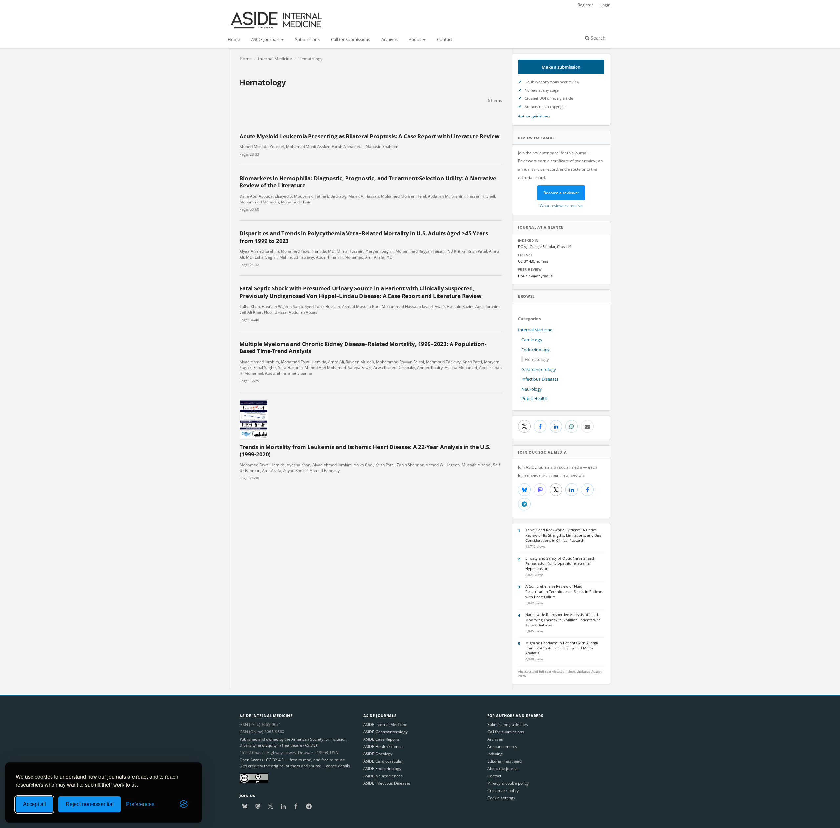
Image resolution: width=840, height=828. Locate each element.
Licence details (336, 766)
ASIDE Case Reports (381, 739)
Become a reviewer (561, 192)
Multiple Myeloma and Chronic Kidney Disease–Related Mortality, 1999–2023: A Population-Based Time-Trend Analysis (363, 347)
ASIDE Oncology (377, 753)
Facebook (540, 426)
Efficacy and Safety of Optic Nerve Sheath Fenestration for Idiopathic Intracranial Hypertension (560, 563)
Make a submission (561, 67)
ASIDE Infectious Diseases (387, 783)
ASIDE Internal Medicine (385, 724)
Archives (389, 39)
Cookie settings (501, 798)
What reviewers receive (561, 205)
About (415, 39)
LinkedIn (556, 426)
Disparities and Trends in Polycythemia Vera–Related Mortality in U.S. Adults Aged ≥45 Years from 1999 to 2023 (364, 236)
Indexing (495, 753)
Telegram (524, 504)
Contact (444, 39)
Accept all (34, 804)
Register (585, 5)
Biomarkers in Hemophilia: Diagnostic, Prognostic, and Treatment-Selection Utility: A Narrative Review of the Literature (368, 181)
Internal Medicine (275, 59)
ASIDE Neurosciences (383, 776)
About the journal (503, 768)
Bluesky (524, 489)
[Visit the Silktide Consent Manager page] (184, 804)
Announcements (502, 746)
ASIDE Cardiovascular (383, 761)
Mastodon (540, 489)
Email (587, 426)
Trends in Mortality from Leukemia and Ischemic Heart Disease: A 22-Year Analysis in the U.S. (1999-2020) (365, 450)
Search (597, 38)
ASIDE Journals (265, 39)
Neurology (531, 389)
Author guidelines (534, 115)
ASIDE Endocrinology (382, 768)
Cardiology (531, 340)
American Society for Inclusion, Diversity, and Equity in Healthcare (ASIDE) (293, 742)
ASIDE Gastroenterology (385, 731)
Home (234, 39)
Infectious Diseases (539, 379)
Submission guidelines (507, 724)
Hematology (537, 359)
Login (605, 5)
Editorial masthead (504, 761)
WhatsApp (571, 426)
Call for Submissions (350, 39)
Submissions (307, 39)
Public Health (534, 398)
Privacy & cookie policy (508, 783)
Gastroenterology (538, 369)
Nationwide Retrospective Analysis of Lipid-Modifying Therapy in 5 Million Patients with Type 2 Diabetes (563, 619)
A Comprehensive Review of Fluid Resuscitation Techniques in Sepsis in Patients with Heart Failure (564, 591)
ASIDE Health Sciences (384, 746)
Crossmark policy (503, 790)
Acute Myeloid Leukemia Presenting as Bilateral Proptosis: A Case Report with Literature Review (369, 136)
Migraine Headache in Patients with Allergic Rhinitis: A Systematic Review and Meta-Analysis (561, 648)
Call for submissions (505, 731)
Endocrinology (535, 349)
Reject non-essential (90, 804)
